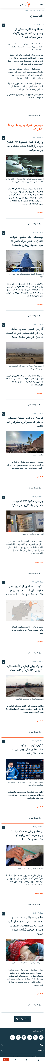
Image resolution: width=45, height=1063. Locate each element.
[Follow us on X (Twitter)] (35, 1037)
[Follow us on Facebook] (41, 1037)
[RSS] (12, 1037)
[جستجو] (38, 1060)
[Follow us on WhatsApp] (18, 1037)
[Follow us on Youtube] (29, 1037)
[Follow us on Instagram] (24, 1037)
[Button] (34, 115)
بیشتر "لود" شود (22, 1018)
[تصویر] (27, 1060)
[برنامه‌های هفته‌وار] (16, 1060)
